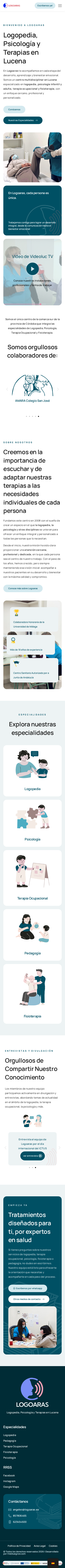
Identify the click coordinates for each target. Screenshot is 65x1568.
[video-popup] (32, 269)
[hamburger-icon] (60, 5)
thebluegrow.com (16, 1553)
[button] (7, 389)
